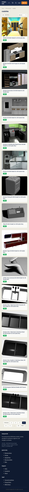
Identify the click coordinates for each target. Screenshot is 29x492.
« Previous (6, 422)
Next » (22, 425)
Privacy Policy (8, 482)
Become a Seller (8, 460)
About (6, 473)
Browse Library (8, 453)
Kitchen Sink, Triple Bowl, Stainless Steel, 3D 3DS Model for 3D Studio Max (14, 413)
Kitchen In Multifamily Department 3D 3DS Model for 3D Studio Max (14, 145)
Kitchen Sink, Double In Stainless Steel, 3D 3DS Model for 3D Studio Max (14, 361)
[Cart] (12, 3)
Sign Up (24, 2)
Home (3, 8)
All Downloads (8, 8)
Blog (6, 462)
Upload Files (7, 457)
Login (19, 2)
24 (18, 425)
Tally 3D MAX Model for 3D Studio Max (13, 224)
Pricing (6, 455)
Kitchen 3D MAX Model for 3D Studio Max (14, 38)
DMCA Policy (8, 484)
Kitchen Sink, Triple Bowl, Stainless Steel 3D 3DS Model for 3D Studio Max (14, 332)
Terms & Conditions (9, 480)
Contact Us (7, 471)
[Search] (16, 3)
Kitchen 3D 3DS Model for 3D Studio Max (14, 117)
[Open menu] (9, 3)
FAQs (6, 468)
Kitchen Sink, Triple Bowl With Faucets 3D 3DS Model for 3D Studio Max (14, 305)
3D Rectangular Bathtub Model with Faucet (14, 387)
